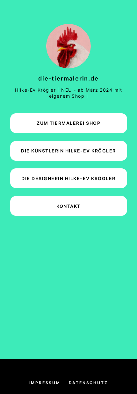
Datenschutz (88, 382)
